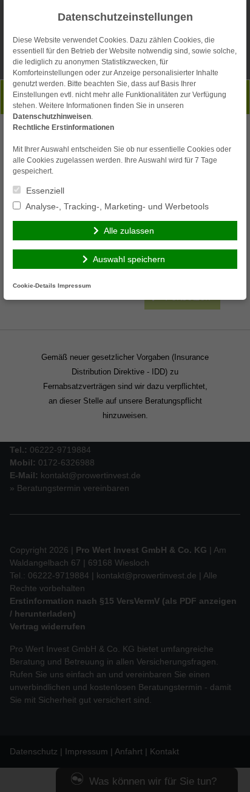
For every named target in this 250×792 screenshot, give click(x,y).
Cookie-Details (34, 285)
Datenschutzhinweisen (52, 116)
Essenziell (44, 190)
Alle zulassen (129, 230)
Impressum (74, 285)
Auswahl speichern (129, 259)
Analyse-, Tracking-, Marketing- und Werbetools (116, 206)
